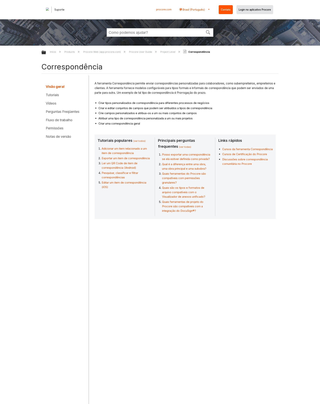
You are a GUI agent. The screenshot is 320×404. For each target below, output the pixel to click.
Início (53, 51)
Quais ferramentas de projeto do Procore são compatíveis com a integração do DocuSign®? (182, 206)
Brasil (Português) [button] (193, 9)
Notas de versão (58, 136)
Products (70, 51)
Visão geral (55, 87)
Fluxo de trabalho (59, 120)
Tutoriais (52, 95)
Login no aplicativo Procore (255, 9)
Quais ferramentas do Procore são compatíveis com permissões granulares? (184, 178)
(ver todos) (139, 141)
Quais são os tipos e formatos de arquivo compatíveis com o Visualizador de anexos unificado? (183, 192)
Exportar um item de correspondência (126, 158)
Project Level (168, 51)
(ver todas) (185, 146)
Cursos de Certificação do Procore (244, 154)
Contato (226, 9)
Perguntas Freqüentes (62, 112)
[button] (208, 32)
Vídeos (51, 103)
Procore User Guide (141, 51)
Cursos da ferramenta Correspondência (247, 149)
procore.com (163, 9)
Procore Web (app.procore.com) (102, 51)
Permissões (54, 128)
